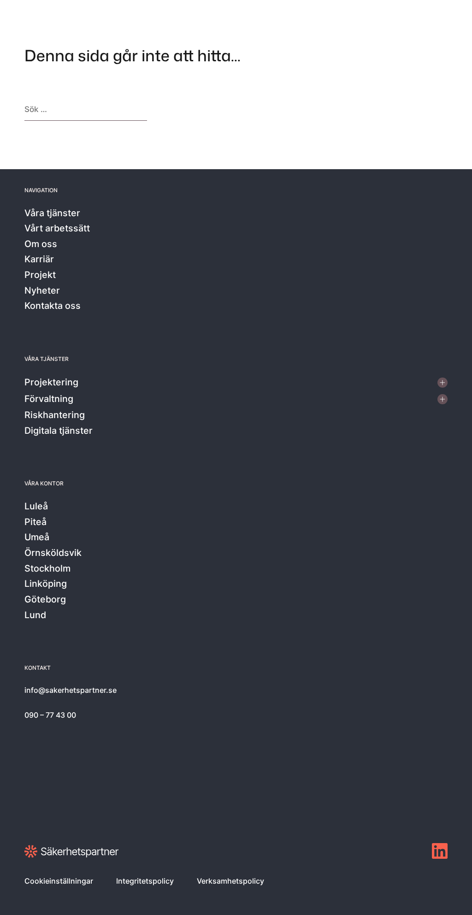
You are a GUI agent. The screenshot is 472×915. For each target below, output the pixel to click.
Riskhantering (54, 415)
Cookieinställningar (58, 880)
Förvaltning (48, 399)
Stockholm (47, 568)
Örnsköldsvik (53, 553)
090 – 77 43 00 (50, 715)
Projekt (40, 275)
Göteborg (45, 599)
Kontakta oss (52, 306)
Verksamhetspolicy (230, 880)
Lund (35, 615)
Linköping (45, 584)
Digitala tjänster (58, 431)
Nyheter (42, 290)
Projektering (51, 382)
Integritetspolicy (145, 880)
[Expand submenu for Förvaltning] (442, 399)
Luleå (36, 506)
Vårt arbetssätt (57, 228)
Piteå (35, 522)
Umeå (36, 537)
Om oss (40, 244)
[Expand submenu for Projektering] (442, 383)
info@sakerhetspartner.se (70, 690)
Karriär (39, 259)
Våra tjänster (52, 213)
